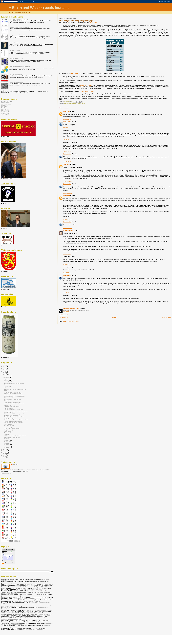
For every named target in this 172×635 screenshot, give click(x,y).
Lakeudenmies (68, 230)
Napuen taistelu (7, 431)
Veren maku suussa (9, 425)
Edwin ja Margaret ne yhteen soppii (19, 42)
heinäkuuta (7, 438)
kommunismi (71, 103)
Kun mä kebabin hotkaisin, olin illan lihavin (14, 416)
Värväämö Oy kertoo (86, 85)
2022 (4, 365)
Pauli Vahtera (5, 109)
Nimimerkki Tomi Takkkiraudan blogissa (40, 610)
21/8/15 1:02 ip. (67, 264)
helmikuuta (7, 446)
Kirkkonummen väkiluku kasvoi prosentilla (14, 414)
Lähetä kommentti (63, 314)
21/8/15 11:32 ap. (67, 228)
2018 (4, 369)
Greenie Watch (5, 102)
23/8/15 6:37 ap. (67, 311)
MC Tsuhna (4, 106)
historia (66, 103)
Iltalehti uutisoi (94, 22)
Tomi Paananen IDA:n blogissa (27, 598)
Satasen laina (7, 400)
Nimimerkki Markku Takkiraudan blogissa (33, 629)
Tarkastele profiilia (6, 473)
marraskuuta (7, 376)
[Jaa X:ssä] (78, 102)
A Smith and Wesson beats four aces (39, 7)
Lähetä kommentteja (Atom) (71, 321)
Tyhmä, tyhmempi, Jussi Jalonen (12, 428)
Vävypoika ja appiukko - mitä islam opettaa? (14, 396)
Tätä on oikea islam (8, 408)
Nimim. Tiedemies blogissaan (40, 621)
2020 (4, 366)
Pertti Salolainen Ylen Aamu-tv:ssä (11, 596)
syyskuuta (7, 379)
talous (75, 103)
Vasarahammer (5, 110)
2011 (4, 454)
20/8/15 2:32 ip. (67, 139)
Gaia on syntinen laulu (9, 397)
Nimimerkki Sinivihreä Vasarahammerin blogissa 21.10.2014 (30, 587)
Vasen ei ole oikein (14, 50)
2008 (4, 457)
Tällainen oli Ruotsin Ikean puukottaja (13, 421)
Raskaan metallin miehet (16, 58)
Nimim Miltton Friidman (36, 612)
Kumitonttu (67, 121)
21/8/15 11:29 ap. (67, 219)
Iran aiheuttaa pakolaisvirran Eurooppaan (14, 403)
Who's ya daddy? (8, 432)
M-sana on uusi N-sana (9, 405)
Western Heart (5, 113)
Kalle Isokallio (5, 105)
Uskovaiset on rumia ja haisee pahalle (19, 27)
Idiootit (5, 390)
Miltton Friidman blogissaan (9, 593)
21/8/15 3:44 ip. (67, 292)
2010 (4, 455)
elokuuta (6, 380)
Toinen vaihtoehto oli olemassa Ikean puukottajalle (16, 419)
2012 (4, 452)
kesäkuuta (7, 440)
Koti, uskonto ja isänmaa (8, 90)
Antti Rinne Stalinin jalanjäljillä (11, 415)
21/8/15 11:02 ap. (67, 193)
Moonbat (3, 108)
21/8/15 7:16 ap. (67, 161)
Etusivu (114, 317)
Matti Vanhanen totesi (87, 91)
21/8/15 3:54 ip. (67, 306)
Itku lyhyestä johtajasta (15, 74)
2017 (4, 371)
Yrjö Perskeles (5, 114)
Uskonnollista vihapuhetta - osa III (18, 19)
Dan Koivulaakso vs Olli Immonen (12, 437)
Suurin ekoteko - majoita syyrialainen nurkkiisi (15, 389)
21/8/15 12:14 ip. (67, 254)
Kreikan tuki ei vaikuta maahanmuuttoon (13, 409)
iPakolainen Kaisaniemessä (10, 387)
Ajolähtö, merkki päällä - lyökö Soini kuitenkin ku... (16, 411)
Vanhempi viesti (166, 317)
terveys (79, 103)
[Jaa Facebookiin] (80, 102)
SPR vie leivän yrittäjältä (10, 427)
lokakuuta (6, 377)
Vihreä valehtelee (8, 424)
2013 (4, 450)
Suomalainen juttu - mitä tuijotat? (11, 406)
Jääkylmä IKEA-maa (9, 418)
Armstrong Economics (7, 101)
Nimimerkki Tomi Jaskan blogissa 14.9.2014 (29, 589)
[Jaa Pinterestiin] (82, 102)
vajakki (83, 103)
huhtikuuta (7, 443)
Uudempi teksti (63, 317)
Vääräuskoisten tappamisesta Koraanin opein (15, 435)
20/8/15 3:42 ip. (67, 151)
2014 (4, 449)
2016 (4, 373)
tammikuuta (7, 447)
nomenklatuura (77, 31)
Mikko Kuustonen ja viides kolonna (12, 399)
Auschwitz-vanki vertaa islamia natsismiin (14, 383)
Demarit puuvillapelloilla (16, 82)
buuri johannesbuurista (71, 308)
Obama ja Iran (7, 434)
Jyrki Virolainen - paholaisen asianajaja (13, 422)
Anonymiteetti (7, 384)
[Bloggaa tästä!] (76, 102)
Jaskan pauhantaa (6, 104)
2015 (4, 374)
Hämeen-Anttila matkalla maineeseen (13, 393)
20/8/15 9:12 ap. (67, 119)
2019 (4, 368)
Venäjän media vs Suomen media (12, 392)
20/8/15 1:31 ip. (67, 127)
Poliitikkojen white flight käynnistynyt (12, 402)
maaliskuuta (7, 444)
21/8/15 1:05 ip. (67, 272)
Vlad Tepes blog (5, 111)
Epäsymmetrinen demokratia (17, 35)
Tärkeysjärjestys (8, 386)
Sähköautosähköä (8, 412)
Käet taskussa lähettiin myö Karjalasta (19, 66)
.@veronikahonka (8, 381)
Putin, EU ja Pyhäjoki (9, 430)
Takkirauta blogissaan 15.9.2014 (38, 590)
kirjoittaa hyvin (74, 73)
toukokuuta (7, 441)
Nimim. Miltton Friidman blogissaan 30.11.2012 (27, 601)
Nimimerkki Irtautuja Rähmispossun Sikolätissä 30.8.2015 (17, 583)
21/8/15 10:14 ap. (67, 181)
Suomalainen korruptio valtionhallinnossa (13, 395)
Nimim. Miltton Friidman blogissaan (40, 615)
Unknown (66, 111)
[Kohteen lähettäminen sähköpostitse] (74, 102)
